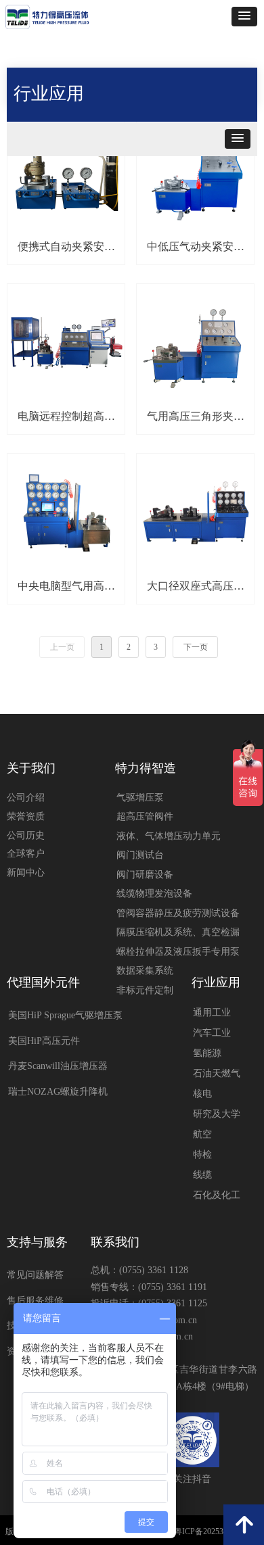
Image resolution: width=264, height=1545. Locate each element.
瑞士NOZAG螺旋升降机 (58, 1092)
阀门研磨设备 (144, 875)
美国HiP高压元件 (44, 1041)
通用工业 (212, 1012)
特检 (202, 1154)
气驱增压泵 (140, 797)
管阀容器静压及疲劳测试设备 (178, 913)
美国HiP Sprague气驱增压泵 (65, 1015)
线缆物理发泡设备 (154, 893)
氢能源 (207, 1053)
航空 (202, 1134)
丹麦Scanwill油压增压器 (58, 1066)
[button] (244, 16)
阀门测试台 (140, 855)
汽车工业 (212, 1033)
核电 (202, 1094)
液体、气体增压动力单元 (168, 836)
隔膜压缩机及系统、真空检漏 (178, 932)
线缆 (202, 1175)
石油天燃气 (216, 1073)
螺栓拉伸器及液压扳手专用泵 (178, 952)
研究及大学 (216, 1114)
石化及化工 (216, 1195)
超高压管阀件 (144, 816)
